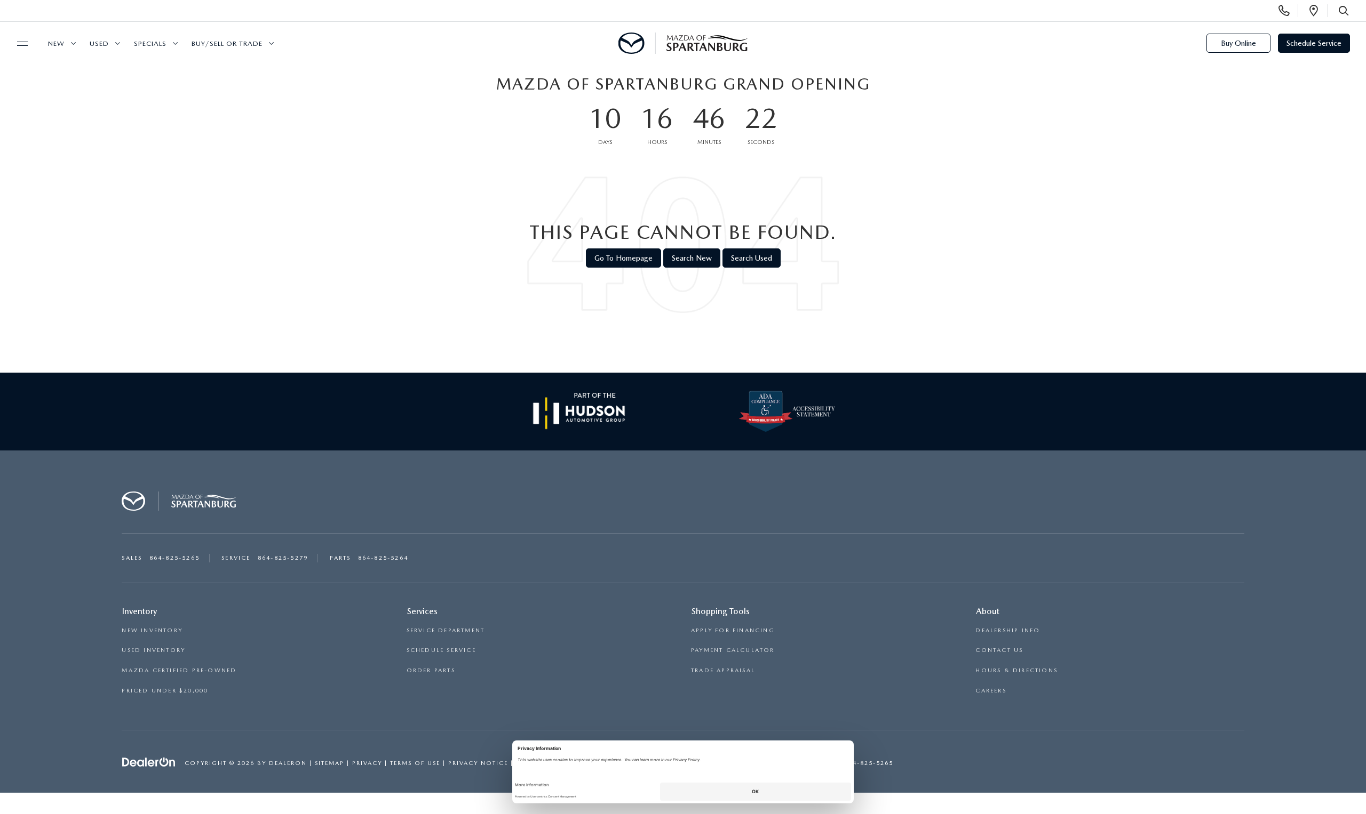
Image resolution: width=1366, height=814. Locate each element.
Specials (150, 43)
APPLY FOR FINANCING (733, 630)
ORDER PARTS (431, 670)
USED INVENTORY (153, 650)
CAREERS (990, 690)
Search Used (751, 258)
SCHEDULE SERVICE (441, 650)
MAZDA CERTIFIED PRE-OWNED (179, 670)
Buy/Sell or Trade (227, 43)
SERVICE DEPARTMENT (446, 630)
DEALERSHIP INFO (1007, 630)
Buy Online (1238, 43)
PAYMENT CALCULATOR (733, 650)
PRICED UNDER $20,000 (165, 690)
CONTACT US (999, 650)
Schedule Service (1313, 43)
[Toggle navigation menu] (17, 44)
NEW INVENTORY (152, 630)
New (56, 43)
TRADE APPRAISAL (723, 670)
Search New (692, 258)
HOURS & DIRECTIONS (1016, 670)
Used (99, 43)
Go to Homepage (623, 258)
